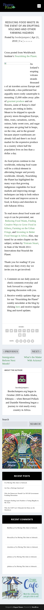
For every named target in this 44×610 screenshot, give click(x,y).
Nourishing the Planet (25, 56)
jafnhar (9, 557)
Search (5, 419)
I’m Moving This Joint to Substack (15, 483)
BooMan (10, 528)
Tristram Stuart (30, 243)
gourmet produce (15, 101)
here (18, 306)
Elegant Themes (18, 607)
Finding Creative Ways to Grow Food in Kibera (20, 224)
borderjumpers (22, 37)
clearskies (10, 547)
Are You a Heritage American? (14, 488)
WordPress (35, 607)
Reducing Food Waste (16, 220)
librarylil (10, 537)
